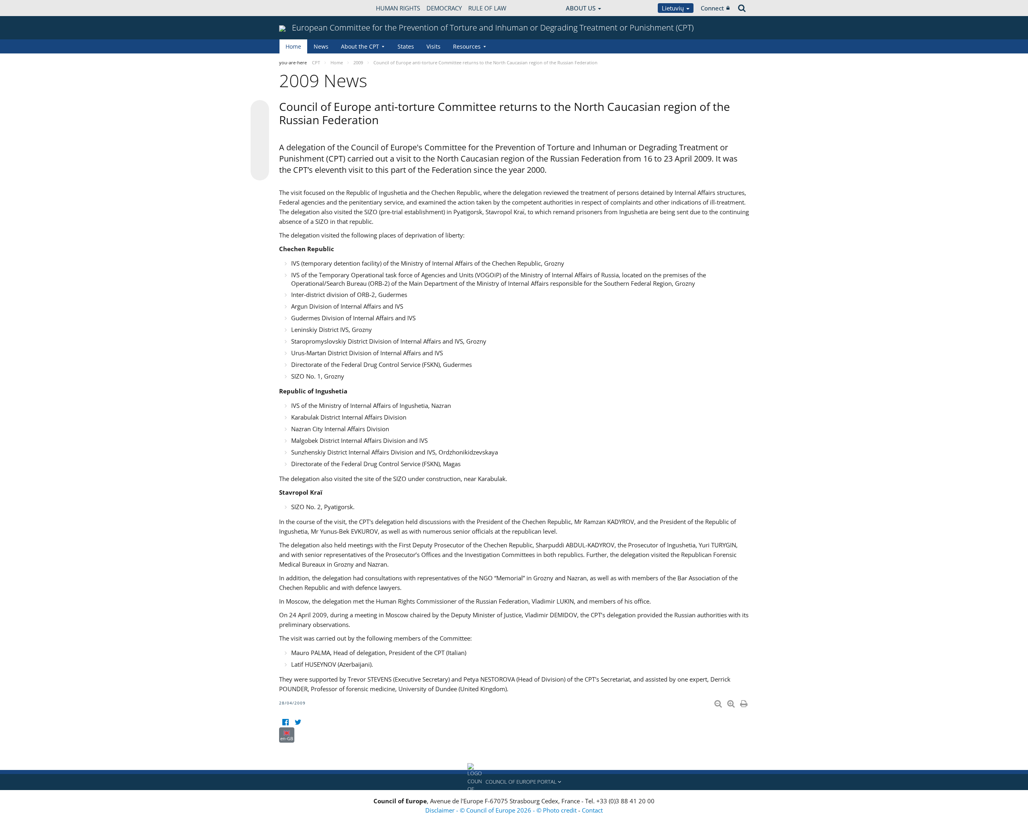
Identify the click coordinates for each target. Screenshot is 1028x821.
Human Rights (398, 8)
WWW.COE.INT (299, 8)
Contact (592, 810)
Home (293, 46)
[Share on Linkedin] (260, 156)
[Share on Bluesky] (260, 110)
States (406, 46)
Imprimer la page (744, 702)
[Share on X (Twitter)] (260, 125)
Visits (433, 46)
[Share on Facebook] (260, 141)
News (321, 46)
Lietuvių (673, 8)
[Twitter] (298, 722)
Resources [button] (467, 46)
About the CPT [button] (360, 46)
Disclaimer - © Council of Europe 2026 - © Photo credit (501, 810)
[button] (514, 782)
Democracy (444, 8)
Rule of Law (487, 8)
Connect (712, 8)
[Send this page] (260, 171)
